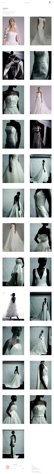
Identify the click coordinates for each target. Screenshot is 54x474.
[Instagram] (3, 2)
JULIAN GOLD (27, 2)
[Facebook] (2, 2)
